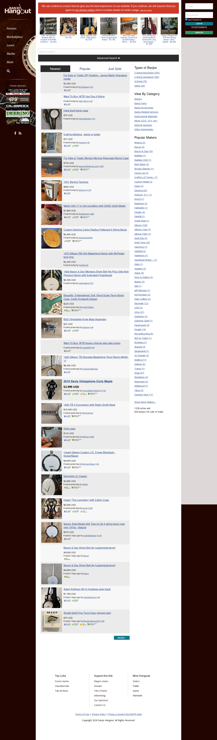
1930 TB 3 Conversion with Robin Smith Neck (89, 405)
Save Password (194, 19)
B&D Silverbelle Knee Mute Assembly (85, 319)
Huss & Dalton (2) (143, 277)
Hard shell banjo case (76, 110)
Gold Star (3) (140, 238)
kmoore (82, 190)
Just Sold (114, 68)
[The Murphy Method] (18, 91)
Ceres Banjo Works (91, 390)
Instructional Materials (145, 116)
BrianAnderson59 (91, 621)
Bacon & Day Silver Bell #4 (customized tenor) (90, 547)
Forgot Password (199, 27)
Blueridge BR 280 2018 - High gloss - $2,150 (68, 37)
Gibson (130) (140, 225)
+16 (99, 535)
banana (82, 142)
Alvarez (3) (139, 142)
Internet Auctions (143, 125)
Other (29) (139, 85)
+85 (91, 214)
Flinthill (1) (139, 216)
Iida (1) (137, 285)
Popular (85, 68)
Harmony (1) (140, 246)
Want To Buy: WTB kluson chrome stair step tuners (92, 343)
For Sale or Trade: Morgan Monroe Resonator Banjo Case (96, 158)
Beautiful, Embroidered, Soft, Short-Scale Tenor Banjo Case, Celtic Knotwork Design (94, 297)
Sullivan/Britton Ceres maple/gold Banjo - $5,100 (89, 37)
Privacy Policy (99, 714)
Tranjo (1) (139, 368)
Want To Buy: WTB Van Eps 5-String (84, 96)
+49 (91, 436)
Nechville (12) (141, 303)
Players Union (101, 681)
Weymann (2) (141, 381)
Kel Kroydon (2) (142, 294)
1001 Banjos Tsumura (76, 182)
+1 (93, 118)
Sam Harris (84, 101)
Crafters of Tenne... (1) (145, 177)
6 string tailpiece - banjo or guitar (82, 134)
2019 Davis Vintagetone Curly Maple (88, 381)
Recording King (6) (143, 333)
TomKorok (83, 265)
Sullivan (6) (139, 364)
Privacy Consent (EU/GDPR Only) (125, 714)
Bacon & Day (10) (143, 151)
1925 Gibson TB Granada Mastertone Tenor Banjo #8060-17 (96, 358)
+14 (88, 190)
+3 (97, 464)
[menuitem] (18, 28)
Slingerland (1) (141, 351)
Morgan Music (88, 464)
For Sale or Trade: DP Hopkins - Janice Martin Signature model (95, 77)
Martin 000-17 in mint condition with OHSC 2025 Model (94, 206)
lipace (86, 555)
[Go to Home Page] (18, 9)
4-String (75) (140, 81)
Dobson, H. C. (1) (143, 194)
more (121, 637)
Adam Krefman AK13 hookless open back (87, 589)
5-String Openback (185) (146, 77)
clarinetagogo (89, 597)
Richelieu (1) (140, 342)
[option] (48, 28)
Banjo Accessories (143, 107)
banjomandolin (86, 237)
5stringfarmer (85, 118)
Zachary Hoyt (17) (143, 394)
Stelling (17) (140, 359)
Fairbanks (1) (141, 207)
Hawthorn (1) (141, 255)
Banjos (138, 98)
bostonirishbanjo (90, 369)
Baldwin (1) (140, 155)
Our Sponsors (101, 700)
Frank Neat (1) (141, 220)
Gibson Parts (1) (142, 233)
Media (11, 54)
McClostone (87, 413)
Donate (98, 685)
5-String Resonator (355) (147, 72)
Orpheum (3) (140, 316)
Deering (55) (140, 190)
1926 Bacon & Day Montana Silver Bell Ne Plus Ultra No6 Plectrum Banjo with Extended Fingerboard (96, 273)
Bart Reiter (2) (141, 164)
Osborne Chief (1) (143, 320)
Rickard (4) (139, 346)
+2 (91, 87)
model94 (86, 347)
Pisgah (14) (140, 329)
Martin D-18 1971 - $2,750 (48, 36)
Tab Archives (61, 690)
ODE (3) (138, 307)
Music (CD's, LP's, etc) (145, 120)
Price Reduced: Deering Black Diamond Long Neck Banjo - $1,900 (129, 39)
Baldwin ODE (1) (142, 159)
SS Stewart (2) (141, 355)
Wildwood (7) (141, 385)
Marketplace (15, 37)
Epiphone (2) (140, 203)
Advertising (99, 695)
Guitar (136, 690)
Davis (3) (138, 185)
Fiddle (136, 685)
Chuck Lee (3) (141, 172)
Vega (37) (139, 372)
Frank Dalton (88, 307)
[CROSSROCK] (18, 106)
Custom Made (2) (143, 181)
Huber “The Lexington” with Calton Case (86, 500)
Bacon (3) (139, 146)
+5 (93, 347)
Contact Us (99, 705)
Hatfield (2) (140, 251)
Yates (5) (138, 390)
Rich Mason (84, 87)
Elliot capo (69, 428)
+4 (88, 142)
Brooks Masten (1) (144, 168)
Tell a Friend (100, 690)
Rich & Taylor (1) (143, 338)
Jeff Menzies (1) (142, 290)
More (10, 62)
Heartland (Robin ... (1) (145, 259)
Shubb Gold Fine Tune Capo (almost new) (87, 613)
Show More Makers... (145, 402)
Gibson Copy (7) (142, 229)
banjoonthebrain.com (88, 166)
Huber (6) (139, 272)
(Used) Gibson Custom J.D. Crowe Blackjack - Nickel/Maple (89, 454)
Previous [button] (39, 32)
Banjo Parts (140, 103)
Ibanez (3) (139, 281)
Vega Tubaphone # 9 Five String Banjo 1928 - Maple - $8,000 (149, 38)
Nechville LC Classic (75, 476)
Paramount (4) (141, 325)
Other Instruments (143, 129)
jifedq (85, 484)
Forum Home (62, 681)
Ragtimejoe (84, 214)
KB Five (85, 436)
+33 (101, 166)
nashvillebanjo (89, 535)
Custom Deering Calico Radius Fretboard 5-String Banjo (95, 229)
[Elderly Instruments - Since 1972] (18, 99)
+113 (103, 390)
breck (85, 508)
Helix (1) (138, 264)
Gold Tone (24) (142, 242)
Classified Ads (62, 685)
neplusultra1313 (86, 283)
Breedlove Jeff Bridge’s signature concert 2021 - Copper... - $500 (169, 38)
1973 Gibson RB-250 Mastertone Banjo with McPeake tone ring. (94, 255)
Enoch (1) (139, 199)
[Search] (6, 70)
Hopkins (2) (140, 268)
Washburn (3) (141, 377)
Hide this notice (146, 10)
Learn (10, 45)
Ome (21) (139, 312)
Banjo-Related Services (146, 111)
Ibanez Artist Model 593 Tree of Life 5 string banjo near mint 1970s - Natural (94, 525)
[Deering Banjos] (18, 114)
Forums (12, 28)
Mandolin (137, 695)
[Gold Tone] (18, 121)
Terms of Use (82, 714)
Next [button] (174, 32)
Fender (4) (139, 212)
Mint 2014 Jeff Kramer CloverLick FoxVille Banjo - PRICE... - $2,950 (109, 38)
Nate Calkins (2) (142, 298)
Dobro (136, 681)
